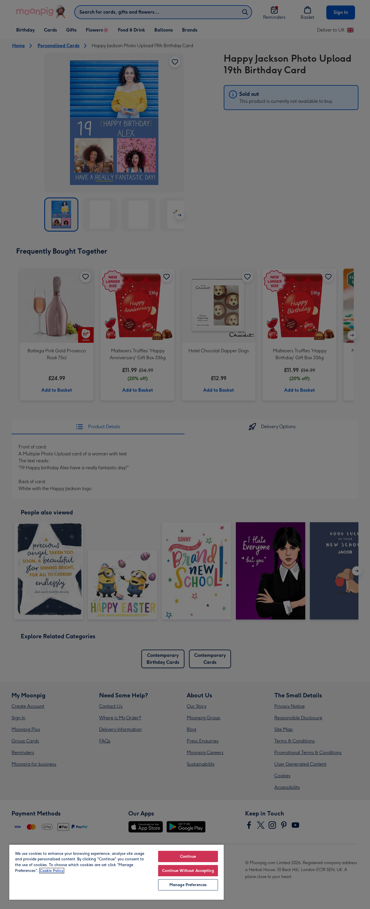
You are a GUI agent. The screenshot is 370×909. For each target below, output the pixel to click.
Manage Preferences (188, 885)
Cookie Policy (52, 870)
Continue (188, 856)
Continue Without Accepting (188, 870)
